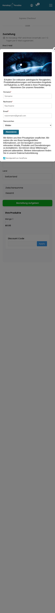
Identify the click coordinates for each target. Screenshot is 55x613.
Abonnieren (11, 132)
